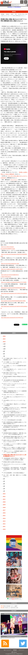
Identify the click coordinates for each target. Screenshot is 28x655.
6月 (4, 478)
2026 (4, 336)
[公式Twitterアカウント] (23, 643)
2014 (4, 518)
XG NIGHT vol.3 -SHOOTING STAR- (11, 607)
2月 (4, 488)
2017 (4, 510)
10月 (4, 348)
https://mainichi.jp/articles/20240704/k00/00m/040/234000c (13, 300)
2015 (4, 515)
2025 (4, 339)
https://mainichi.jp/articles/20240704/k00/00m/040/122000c (13, 287)
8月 (4, 353)
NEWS (7, 14)
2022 (4, 496)
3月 (4, 486)
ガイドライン (14, 179)
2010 (4, 529)
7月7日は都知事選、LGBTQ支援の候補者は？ (14, 472)
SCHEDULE (14, 603)
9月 (4, 351)
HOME (2, 14)
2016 (4, 513)
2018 (4, 507)
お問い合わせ (14, 652)
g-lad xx (6, 2)
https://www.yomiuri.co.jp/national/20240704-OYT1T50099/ (13, 282)
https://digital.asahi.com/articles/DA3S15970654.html (12, 317)
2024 (12, 14)
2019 (4, 504)
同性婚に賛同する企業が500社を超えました (13, 462)
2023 (4, 493)
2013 (4, 521)
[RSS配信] (5, 643)
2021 (4, 499)
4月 (4, 483)
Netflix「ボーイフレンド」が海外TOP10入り (13, 394)
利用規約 (15, 650)
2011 (4, 526)
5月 (4, 481)
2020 (4, 502)
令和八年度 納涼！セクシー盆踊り (11, 606)
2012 (4, 524)
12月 (4, 344)
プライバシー (21, 650)
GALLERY (13, 610)
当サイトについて (7, 650)
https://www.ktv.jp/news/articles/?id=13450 (10, 263)
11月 (4, 346)
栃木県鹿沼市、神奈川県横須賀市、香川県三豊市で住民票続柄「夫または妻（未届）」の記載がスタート (14, 469)
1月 (4, 491)
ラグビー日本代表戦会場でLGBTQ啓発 (12, 420)
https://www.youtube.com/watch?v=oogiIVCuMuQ (11, 269)
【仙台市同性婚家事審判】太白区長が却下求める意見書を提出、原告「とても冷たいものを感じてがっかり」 (14, 416)
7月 (15, 14)
